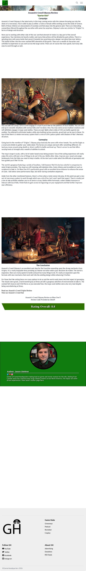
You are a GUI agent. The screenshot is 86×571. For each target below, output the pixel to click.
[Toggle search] (77, 3)
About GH (49, 545)
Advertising (49, 549)
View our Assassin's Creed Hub (13, 293)
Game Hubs (50, 520)
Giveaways (49, 524)
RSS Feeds (48, 555)
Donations (48, 552)
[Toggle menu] (81, 3)
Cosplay (47, 533)
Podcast (47, 527)
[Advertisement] (43, 62)
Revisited (48, 530)
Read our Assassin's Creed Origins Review (17, 291)
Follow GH (6, 545)
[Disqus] (43, 420)
